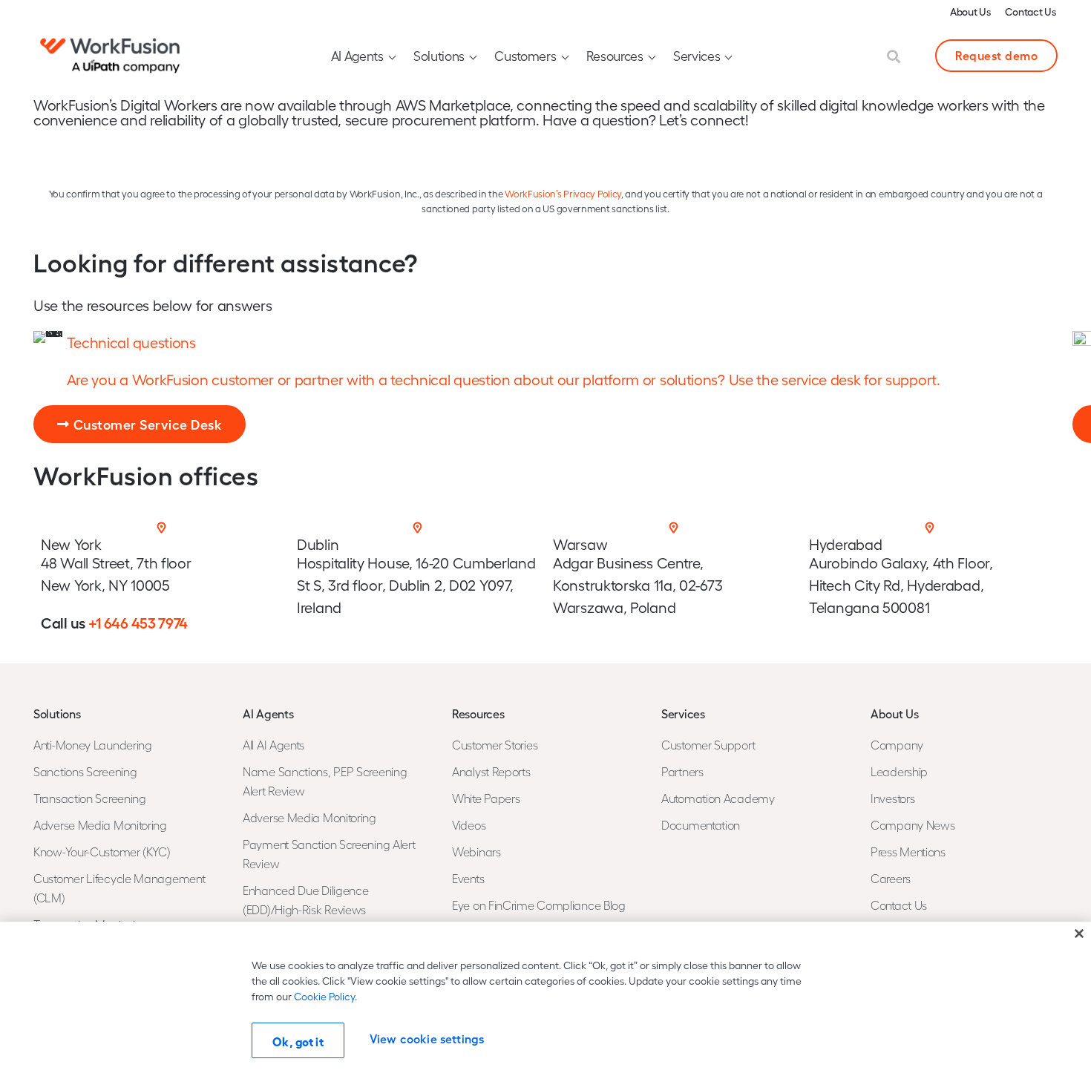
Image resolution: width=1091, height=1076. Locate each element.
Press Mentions (908, 851)
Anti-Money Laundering (92, 745)
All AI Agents (273, 745)
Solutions (439, 55)
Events (468, 878)
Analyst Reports (491, 771)
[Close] (1079, 933)
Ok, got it (298, 1041)
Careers (891, 878)
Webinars (476, 851)
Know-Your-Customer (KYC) (102, 851)
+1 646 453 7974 (138, 622)
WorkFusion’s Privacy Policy (563, 193)
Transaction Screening (89, 798)
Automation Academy (718, 798)
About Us (970, 11)
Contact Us (1030, 11)
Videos (468, 825)
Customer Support (708, 745)
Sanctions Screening (85, 771)
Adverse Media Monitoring (100, 825)
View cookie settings (427, 1038)
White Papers (486, 798)
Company (897, 745)
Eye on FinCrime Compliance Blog (539, 905)
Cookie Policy (324, 996)
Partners (682, 771)
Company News (912, 825)
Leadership (899, 771)
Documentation (700, 825)
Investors (892, 798)
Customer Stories (494, 745)
